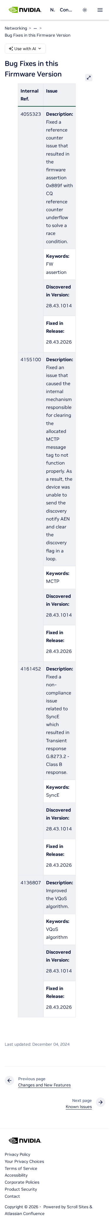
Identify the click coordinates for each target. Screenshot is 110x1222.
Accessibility (16, 1175)
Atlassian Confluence (25, 1213)
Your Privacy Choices (24, 1161)
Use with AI (25, 48)
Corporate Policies (22, 1182)
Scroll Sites (77, 1206)
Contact (12, 1196)
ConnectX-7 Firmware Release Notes (67, 10)
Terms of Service (21, 1168)
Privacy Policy (17, 1154)
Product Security (21, 1189)
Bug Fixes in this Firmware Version (37, 35)
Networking (52, 10)
